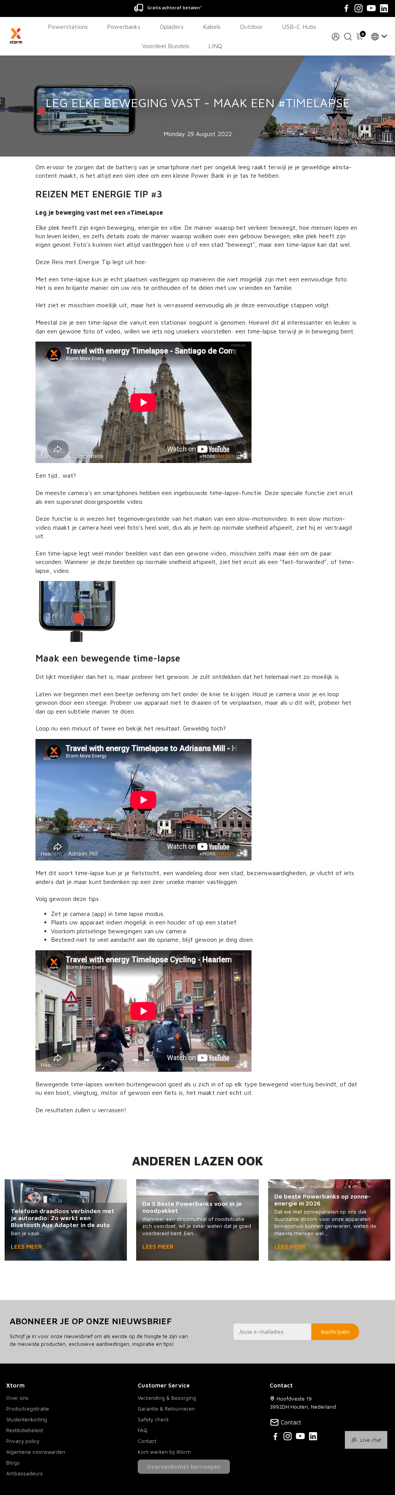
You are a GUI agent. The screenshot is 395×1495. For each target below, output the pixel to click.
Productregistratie (27, 1409)
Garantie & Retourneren (166, 1409)
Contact (147, 1441)
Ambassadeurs (24, 1473)
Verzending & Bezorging (167, 1398)
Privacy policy (22, 1441)
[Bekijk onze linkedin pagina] (313, 1437)
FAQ (142, 1430)
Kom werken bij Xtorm (164, 1452)
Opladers (172, 26)
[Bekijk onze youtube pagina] (300, 1437)
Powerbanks (123, 26)
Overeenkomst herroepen (184, 1466)
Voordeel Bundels (165, 45)
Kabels (212, 26)
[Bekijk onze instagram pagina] (287, 1437)
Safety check (153, 1419)
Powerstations (68, 26)
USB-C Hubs (299, 26)
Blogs (13, 1463)
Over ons (17, 1398)
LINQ (215, 45)
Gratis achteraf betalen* (174, 7)
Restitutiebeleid (24, 1430)
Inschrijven (335, 1331)
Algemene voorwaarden (35, 1452)
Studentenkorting (26, 1419)
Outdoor (251, 26)
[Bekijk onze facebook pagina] (275, 1437)
